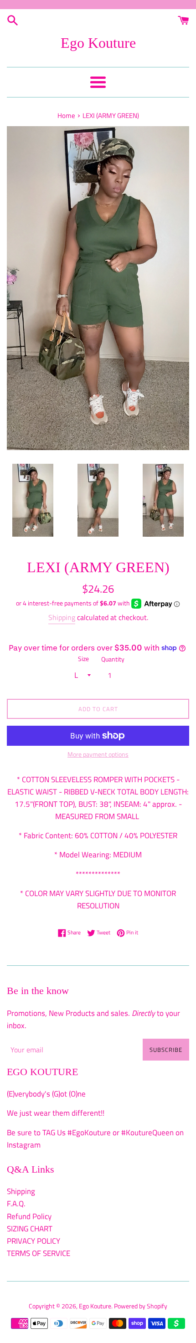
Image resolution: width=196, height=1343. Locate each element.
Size (83, 658)
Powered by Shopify (140, 1306)
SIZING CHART (29, 1229)
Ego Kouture (98, 43)
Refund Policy (29, 1216)
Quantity (112, 659)
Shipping (61, 617)
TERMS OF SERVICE (38, 1253)
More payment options (98, 754)
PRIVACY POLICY (33, 1241)
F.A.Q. (16, 1204)
